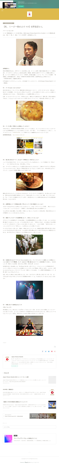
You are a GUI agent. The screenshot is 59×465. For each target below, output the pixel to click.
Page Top (29, 452)
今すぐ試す (21, 6)
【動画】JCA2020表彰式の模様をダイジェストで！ (15, 402)
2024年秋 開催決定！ (8, 389)
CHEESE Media (16, 132)
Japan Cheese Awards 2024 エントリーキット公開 (15, 377)
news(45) (4, 342)
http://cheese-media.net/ (19, 135)
